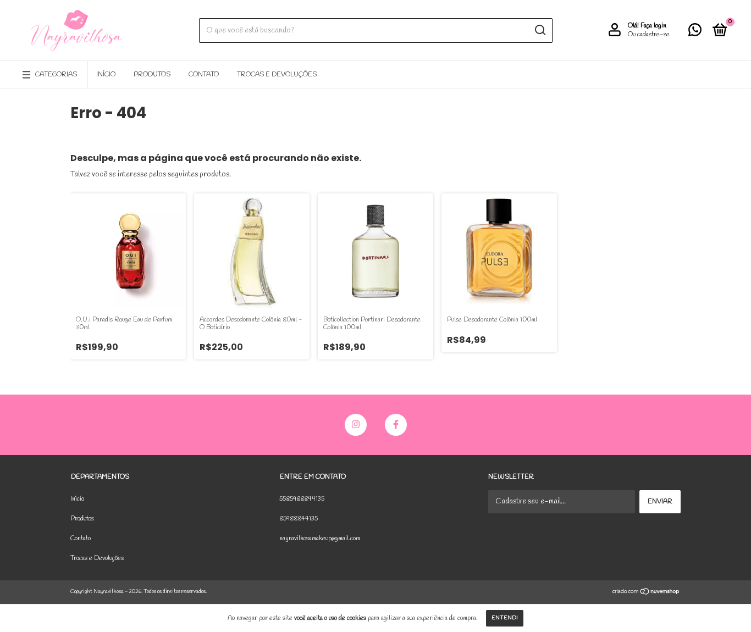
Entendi (505, 618)
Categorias (56, 74)
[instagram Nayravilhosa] (356, 425)
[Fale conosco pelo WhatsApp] (695, 33)
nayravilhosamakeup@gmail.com (319, 538)
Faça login (653, 25)
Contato (204, 74)
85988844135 (298, 518)
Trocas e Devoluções (277, 74)
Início (105, 74)
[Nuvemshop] (646, 593)
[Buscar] (540, 30)
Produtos (152, 74)
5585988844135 (301, 499)
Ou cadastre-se (649, 34)
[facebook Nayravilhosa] (396, 425)
